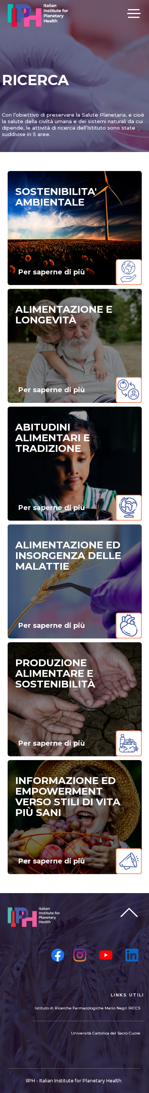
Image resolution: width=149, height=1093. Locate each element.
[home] (38, 15)
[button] (133, 13)
